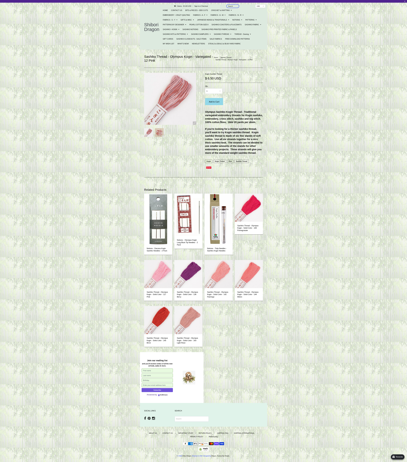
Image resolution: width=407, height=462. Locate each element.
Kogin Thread (220, 161)
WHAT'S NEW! (183, 44)
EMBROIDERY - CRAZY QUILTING (176, 15)
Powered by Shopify (223, 456)
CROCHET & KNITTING (220, 10)
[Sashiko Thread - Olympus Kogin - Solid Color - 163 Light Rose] (188, 320)
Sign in (196, 6)
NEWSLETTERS (198, 44)
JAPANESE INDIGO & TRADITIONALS (212, 20)
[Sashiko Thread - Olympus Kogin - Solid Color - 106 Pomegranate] (249, 207)
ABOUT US (153, 433)
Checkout (204, 6)
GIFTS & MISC (186, 20)
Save (209, 167)
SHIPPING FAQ (222, 433)
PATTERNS (249, 20)
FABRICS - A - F (199, 15)
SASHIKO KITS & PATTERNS (174, 34)
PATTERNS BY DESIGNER (173, 25)
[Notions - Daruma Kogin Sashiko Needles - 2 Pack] (158, 219)
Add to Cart (214, 101)
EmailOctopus (163, 394)
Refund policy (213, 437)
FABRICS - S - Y (169, 20)
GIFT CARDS (168, 39)
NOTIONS (236, 20)
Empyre (213, 456)
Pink (230, 161)
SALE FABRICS (216, 39)
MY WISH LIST (168, 44)
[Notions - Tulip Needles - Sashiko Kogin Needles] (218, 219)
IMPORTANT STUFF (185, 433)
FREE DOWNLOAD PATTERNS (237, 39)
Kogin (209, 161)
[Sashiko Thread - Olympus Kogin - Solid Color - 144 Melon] (249, 274)
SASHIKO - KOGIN (170, 29)
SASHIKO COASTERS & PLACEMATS (227, 25)
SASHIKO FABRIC (252, 25)
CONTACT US (176, 10)
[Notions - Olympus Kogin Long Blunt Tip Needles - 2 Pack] (188, 215)
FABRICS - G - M (217, 15)
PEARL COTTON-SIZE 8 (198, 25)
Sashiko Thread (226, 57)
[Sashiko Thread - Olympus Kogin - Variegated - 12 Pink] (148, 132)
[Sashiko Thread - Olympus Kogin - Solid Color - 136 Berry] (188, 274)
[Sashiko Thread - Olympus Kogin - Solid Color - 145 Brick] (158, 320)
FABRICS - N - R (235, 15)
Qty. (206, 86)
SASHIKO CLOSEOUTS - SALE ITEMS (191, 39)
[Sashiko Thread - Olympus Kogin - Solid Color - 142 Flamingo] (219, 274)
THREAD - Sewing (241, 34)
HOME (165, 10)
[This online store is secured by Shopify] (203, 449)
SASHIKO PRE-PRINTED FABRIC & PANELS (219, 29)
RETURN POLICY (205, 433)
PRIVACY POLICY (196, 437)
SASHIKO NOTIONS (190, 29)
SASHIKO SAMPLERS (200, 34)
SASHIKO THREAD (221, 34)
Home (216, 57)
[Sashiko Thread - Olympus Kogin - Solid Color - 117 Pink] (158, 274)
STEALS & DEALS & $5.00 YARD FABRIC (224, 44)
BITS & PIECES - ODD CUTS (196, 10)
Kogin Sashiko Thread (213, 74)
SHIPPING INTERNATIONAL (244, 433)
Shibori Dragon (151, 27)
